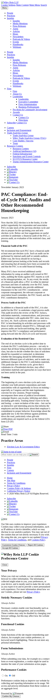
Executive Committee (28, 102)
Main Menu (34, 5)
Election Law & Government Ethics (23, 446)
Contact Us (18, 115)
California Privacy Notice (18, 491)
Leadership (18, 96)
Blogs (15, 34)
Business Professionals (28, 107)
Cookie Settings (8, 5)
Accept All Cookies (10, 548)
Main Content (22, 5)
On (6, 675)
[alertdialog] (26, 625)
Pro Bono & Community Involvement (30, 109)
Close (4, 565)
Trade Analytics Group (17, 133)
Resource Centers (15, 146)
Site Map (11, 480)
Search (44, 5)
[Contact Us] (13, 182)
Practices (11, 15)
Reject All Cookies (35, 545)
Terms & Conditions (16, 483)
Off (13, 675)
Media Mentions (20, 23)
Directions (23, 120)
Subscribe (11, 122)
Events (16, 42)
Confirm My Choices (10, 696)
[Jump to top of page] (11, 451)
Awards (16, 112)
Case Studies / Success (23, 140)
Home (10, 478)
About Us (17, 94)
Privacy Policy (13, 485)
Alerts (15, 28)
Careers (10, 127)
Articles (16, 31)
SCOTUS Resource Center (25, 159)
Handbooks (18, 44)
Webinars (17, 47)
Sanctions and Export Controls (27, 156)
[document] (26, 625)
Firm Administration (27, 104)
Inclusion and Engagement (19, 130)
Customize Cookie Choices (13, 545)
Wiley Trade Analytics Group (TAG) (29, 138)
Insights (10, 18)
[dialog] (26, 536)
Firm (9, 88)
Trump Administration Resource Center (31, 161)
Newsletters (18, 36)
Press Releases (19, 26)
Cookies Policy (38, 540)
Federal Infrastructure (22, 154)
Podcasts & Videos (21, 39)
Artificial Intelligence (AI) (24, 151)
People (10, 13)
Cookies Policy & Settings (19, 488)
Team (15, 143)
